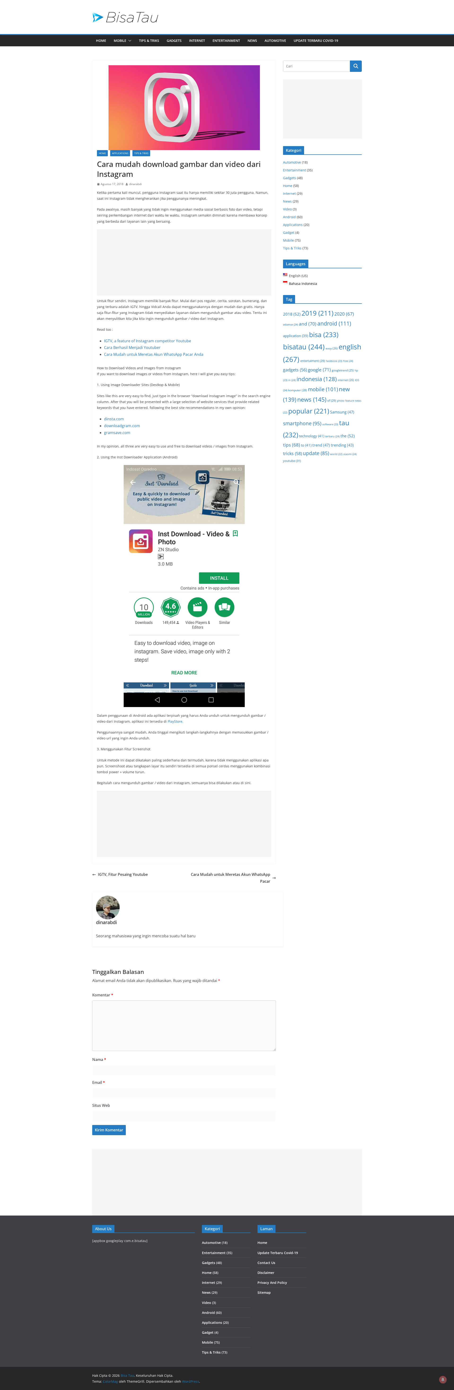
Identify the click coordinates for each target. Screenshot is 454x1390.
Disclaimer (266, 1272)
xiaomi (350, 454)
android (334, 323)
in (292, 380)
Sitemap (264, 1292)
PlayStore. (175, 721)
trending (342, 445)
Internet (197, 40)
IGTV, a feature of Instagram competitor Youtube (147, 340)
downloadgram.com (122, 425)
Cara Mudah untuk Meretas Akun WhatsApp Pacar (230, 878)
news (311, 399)
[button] (128, 40)
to (306, 445)
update (316, 453)
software (330, 424)
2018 (292, 314)
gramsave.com (117, 432)
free (348, 361)
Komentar (102, 995)
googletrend (343, 370)
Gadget (288, 232)
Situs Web (101, 1105)
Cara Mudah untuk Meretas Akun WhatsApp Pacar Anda (153, 354)
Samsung (342, 412)
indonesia (317, 379)
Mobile (120, 40)
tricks (292, 453)
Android (289, 217)
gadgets (295, 370)
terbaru (332, 436)
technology (311, 436)
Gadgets (174, 40)
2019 (317, 313)
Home (101, 40)
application (295, 335)
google (319, 369)
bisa (323, 334)
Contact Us (266, 1262)
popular (308, 410)
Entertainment (226, 40)
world (336, 454)
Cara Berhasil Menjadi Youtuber (132, 347)
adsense (290, 324)
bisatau (304, 346)
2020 (344, 314)
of (331, 400)
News (252, 40)
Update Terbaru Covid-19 (316, 40)
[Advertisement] (184, 262)
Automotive (275, 40)
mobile (323, 389)
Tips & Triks (149, 40)
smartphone (302, 423)
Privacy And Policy (272, 1282)
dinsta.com (114, 418)
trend (321, 445)
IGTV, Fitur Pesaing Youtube (123, 874)
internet (346, 380)
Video (287, 209)
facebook (334, 361)
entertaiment (312, 361)
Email (98, 1082)
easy (332, 348)
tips (291, 445)
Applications (120, 153)
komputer (297, 390)
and (307, 324)
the (347, 436)
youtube (292, 461)
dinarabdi (135, 184)
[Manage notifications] (443, 1379)
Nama (99, 1059)
